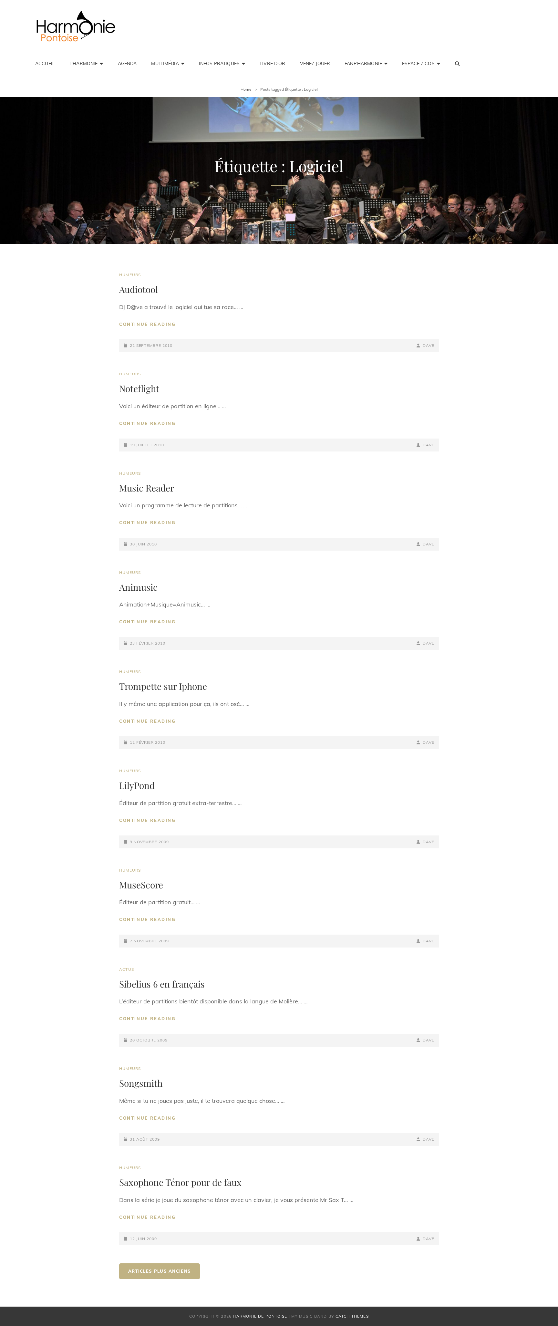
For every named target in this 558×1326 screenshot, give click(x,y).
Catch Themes (352, 1316)
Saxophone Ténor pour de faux (180, 1182)
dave (428, 345)
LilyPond (137, 785)
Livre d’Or (272, 64)
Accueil (45, 64)
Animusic (138, 587)
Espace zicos (418, 64)
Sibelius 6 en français (162, 984)
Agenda (127, 64)
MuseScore (141, 885)
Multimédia (165, 64)
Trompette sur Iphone (163, 686)
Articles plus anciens (159, 1271)
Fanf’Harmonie (363, 64)
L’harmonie (83, 64)
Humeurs (130, 274)
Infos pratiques (219, 64)
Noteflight (139, 388)
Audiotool (138, 289)
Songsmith (140, 1083)
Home (246, 89)
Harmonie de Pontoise (260, 1316)
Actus (126, 969)
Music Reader (146, 488)
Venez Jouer (315, 64)
